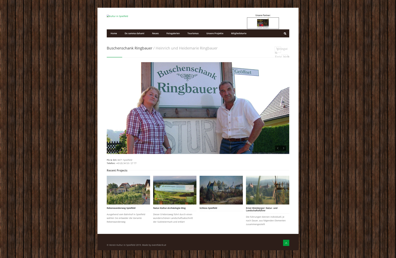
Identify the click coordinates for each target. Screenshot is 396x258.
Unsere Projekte (214, 33)
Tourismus (193, 33)
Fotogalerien (173, 33)
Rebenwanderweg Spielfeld (121, 208)
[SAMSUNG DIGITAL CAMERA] (198, 108)
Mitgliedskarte (238, 33)
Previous (278, 148)
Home (114, 33)
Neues (155, 33)
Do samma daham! (134, 33)
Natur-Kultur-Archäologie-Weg (169, 208)
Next (283, 148)
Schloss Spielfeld (208, 208)
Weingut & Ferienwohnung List (278, 50)
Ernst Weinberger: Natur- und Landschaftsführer (262, 209)
